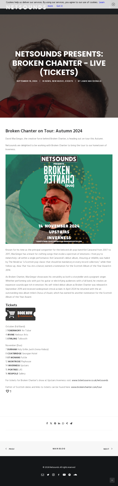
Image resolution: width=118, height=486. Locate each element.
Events (69, 81)
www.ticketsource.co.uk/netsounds (90, 380)
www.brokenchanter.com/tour (86, 387)
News (48, 81)
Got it (60, 6)
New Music (58, 81)
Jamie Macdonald (91, 81)
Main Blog (59, 448)
